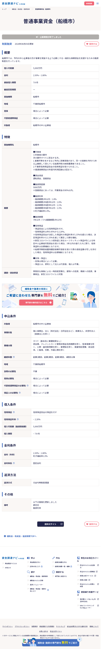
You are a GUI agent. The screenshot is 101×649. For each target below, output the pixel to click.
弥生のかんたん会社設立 (87, 566)
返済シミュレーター (36, 585)
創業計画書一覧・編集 (62, 566)
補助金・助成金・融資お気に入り (38, 590)
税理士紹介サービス (86, 576)
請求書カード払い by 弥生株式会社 (88, 600)
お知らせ (8, 568)
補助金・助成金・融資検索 (21, 9)
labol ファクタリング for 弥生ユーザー (87, 606)
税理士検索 (83, 580)
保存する (93, 43)
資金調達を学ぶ (35, 562)
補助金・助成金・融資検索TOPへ (21, 536)
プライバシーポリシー (22, 626)
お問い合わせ (43, 631)
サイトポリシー (7, 626)
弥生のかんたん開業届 (87, 571)
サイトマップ (60, 626)
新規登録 (89, 3)
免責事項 (34, 626)
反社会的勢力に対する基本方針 (77, 626)
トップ (4, 9)
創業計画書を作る (61, 562)
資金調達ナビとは (11, 563)
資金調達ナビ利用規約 (46, 626)
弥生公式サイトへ (56, 631)
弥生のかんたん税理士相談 (87, 585)
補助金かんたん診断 (36, 580)
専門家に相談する (61, 576)
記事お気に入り (35, 566)
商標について (94, 626)
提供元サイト (50, 524)
